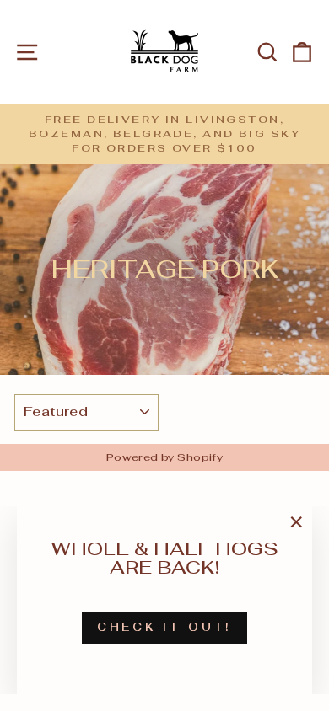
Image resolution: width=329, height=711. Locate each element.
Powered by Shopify (164, 457)
